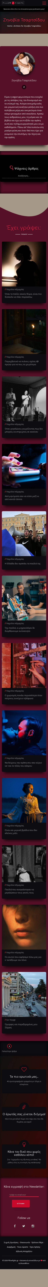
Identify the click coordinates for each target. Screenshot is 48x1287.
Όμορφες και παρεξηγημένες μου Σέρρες (21, 1026)
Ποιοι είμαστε (22, 1247)
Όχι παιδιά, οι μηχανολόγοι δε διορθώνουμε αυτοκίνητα (20, 629)
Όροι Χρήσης (35, 1247)
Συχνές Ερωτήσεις (11, 1242)
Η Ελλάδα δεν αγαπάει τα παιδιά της (22, 563)
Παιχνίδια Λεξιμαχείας (15, 289)
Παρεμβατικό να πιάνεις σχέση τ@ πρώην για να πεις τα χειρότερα (22, 363)
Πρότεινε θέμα (37, 1242)
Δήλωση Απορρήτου (24, 1251)
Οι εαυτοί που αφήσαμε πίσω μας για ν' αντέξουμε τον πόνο (23, 958)
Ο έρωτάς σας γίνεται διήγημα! (24, 1114)
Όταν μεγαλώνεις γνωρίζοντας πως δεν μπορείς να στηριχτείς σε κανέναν (24, 430)
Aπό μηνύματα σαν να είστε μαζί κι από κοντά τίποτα (22, 498)
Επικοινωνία (25, 1242)
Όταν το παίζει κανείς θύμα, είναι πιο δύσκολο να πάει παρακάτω (23, 295)
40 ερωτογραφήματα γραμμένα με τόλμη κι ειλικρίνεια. (24, 1082)
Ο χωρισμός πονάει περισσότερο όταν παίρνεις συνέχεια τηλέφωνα (23, 697)
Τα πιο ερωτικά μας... (24, 1076)
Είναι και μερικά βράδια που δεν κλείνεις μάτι (21, 832)
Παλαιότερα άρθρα (9, 1051)
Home (9, 26)
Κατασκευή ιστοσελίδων (29, 1260)
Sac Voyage (11, 1020)
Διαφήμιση (11, 1247)
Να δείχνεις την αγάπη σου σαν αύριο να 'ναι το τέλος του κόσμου (23, 764)
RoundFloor (25, 1263)
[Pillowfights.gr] (13, 3)
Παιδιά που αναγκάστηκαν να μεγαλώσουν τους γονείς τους (19, 891)
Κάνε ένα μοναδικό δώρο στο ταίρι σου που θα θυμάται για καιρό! (24, 1120)
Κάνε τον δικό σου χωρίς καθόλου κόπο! (24, 1153)
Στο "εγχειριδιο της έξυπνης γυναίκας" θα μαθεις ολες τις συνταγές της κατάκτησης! (24, 1161)
